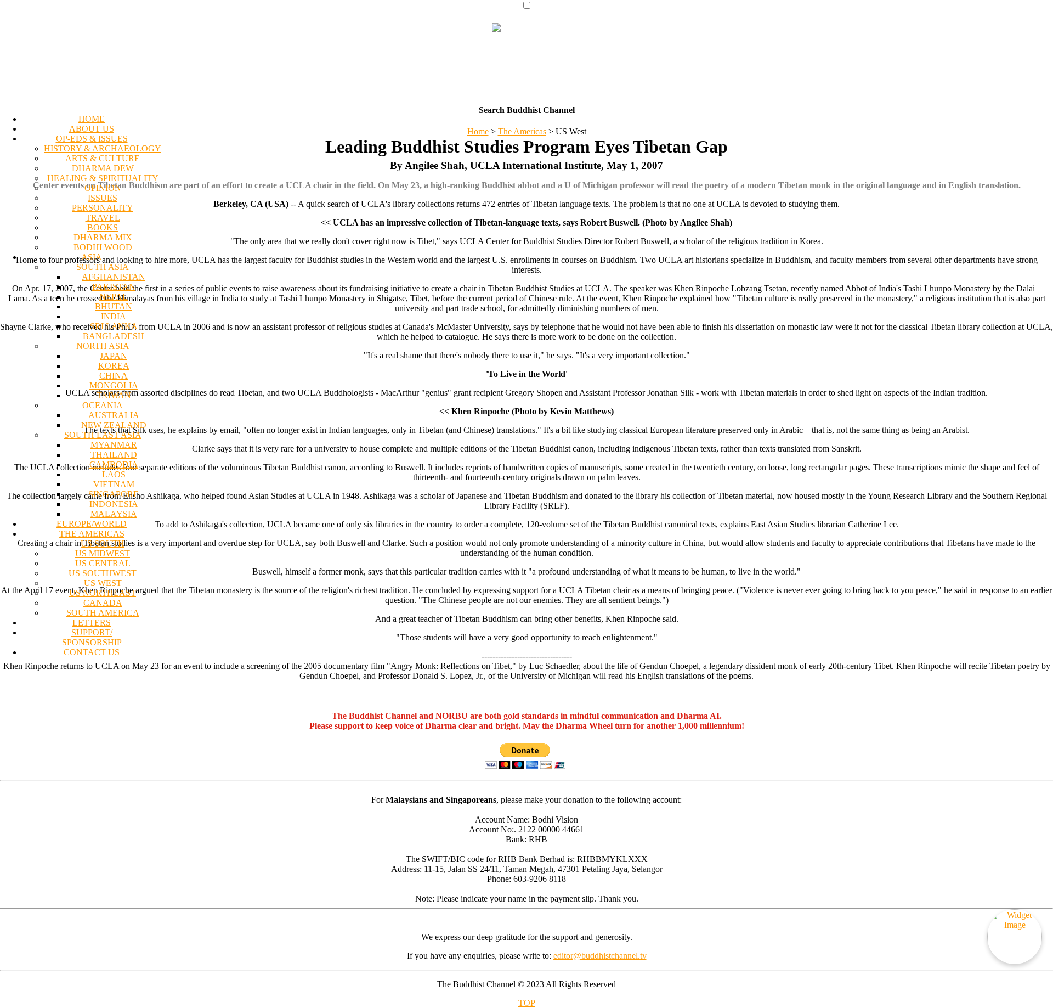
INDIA (113, 316)
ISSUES (102, 197)
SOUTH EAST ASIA (102, 435)
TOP (526, 1002)
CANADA (102, 602)
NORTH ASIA (102, 346)
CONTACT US (92, 652)
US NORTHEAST (102, 593)
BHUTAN (113, 306)
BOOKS (102, 227)
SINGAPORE (113, 494)
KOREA (113, 365)
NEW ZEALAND (113, 425)
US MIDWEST (102, 553)
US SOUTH (102, 543)
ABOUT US (91, 128)
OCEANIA (102, 405)
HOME (91, 118)
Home (478, 131)
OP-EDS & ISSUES (92, 138)
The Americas (522, 131)
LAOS (114, 474)
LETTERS (91, 622)
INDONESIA (113, 504)
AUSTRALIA (113, 415)
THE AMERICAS (91, 533)
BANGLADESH (113, 336)
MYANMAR (113, 444)
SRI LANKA (114, 326)
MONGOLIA (113, 385)
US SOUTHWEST (103, 573)
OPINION (102, 188)
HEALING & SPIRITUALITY (102, 178)
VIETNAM (113, 484)
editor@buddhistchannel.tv (600, 955)
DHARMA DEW (103, 168)
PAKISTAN (113, 286)
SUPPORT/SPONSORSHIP (92, 637)
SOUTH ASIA (102, 267)
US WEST (103, 583)
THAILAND (113, 454)
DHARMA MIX (102, 237)
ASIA (91, 257)
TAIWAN (114, 395)
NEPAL (113, 296)
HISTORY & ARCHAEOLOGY (102, 148)
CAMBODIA (113, 464)
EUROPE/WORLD (91, 523)
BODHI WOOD (102, 247)
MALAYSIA (113, 514)
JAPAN (113, 356)
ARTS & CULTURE (102, 158)
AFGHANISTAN (113, 276)
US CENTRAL (103, 563)
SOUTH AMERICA (102, 612)
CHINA (113, 375)
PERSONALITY (102, 207)
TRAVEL (103, 217)
